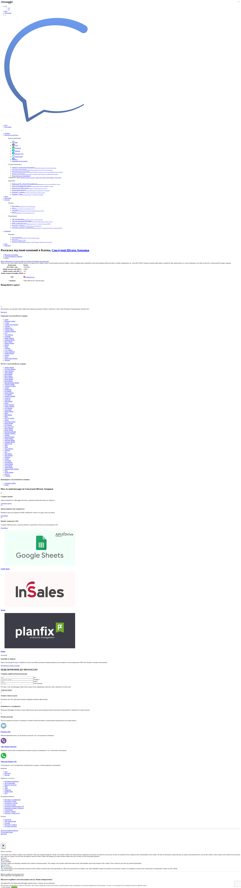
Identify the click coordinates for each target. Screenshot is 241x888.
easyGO (7, 474)
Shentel (7, 345)
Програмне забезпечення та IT (14, 806)
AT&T (6, 319)
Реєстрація (8, 13)
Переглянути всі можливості (21, 176)
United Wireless (9, 353)
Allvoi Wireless (9, 371)
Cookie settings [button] (5, 887)
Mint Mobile (8, 415)
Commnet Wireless (10, 331)
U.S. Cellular (8, 350)
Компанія (8, 231)
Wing (6, 471)
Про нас (7, 775)
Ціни (6, 196)
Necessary (6, 860)
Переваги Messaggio (32, 242)
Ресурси (7, 200)
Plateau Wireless (9, 343)
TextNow (7, 450)
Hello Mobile (8, 401)
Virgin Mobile (9, 467)
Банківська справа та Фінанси (14, 808)
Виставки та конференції (13, 799)
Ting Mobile (8, 454)
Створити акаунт (6, 503)
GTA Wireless (9, 335)
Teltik (6, 447)
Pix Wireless (8, 425)
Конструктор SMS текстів (29, 188)
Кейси (23, 212)
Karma (7, 485)
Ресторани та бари (10, 801)
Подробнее (4, 516)
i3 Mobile (7, 476)
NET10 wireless (9, 418)
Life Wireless (8, 408)
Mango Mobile (9, 411)
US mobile (8, 460)
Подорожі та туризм (11, 803)
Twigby (7, 459)
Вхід (6, 11)
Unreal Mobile (9, 464)
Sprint (6, 346)
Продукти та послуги (11, 135)
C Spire (7, 323)
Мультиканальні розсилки (37, 172)
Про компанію (26, 237)
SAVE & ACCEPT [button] (6, 870)
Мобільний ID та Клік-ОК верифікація (36, 184)
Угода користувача (7, 832)
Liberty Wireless (9, 406)
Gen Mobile (8, 394)
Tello (6, 445)
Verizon (7, 355)
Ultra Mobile (8, 462)
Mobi (6, 416)
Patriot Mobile (9, 423)
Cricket (7, 388)
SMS (16, 142)
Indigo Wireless (9, 338)
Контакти (19, 239)
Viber (16, 145)
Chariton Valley (9, 330)
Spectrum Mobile (10, 440)
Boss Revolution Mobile (12, 383)
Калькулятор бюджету (31, 190)
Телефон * (36, 679)
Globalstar (8, 336)
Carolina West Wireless (11, 324)
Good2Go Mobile (10, 396)
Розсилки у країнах (28, 192)
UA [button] (6, 6)
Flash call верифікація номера (32, 186)
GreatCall (7, 399)
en (9, 8)
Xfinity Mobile (9, 472)
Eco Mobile (8, 391)
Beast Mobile (8, 374)
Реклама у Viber (27, 194)
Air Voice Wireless (10, 369)
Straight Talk (8, 443)
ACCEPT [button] (14, 887)
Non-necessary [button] (5, 865)
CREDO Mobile (9, 384)
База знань (23, 206)
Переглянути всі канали (19, 161)
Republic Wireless (10, 433)
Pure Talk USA (9, 427)
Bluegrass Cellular (10, 321)
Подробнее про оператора (40, 261)
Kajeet (6, 403)
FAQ (23, 208)
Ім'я (34, 677)
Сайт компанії (37, 683)
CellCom (7, 326)
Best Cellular (8, 376)
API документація (27, 219)
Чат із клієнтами (10, 783)
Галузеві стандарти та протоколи (37, 227)
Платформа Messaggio (12, 781)
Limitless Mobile (9, 340)
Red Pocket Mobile (10, 432)
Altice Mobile (9, 372)
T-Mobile (7, 348)
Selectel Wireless (9, 437)
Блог (6, 244)
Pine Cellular (8, 341)
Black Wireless (9, 377)
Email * (35, 681)
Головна (7, 133)
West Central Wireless (11, 358)
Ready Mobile (9, 430)
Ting (6, 452)
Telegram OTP (18, 154)
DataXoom (8, 389)
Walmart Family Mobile (12, 469)
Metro (6, 413)
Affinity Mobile (9, 367)
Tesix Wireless (9, 449)
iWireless (7, 360)
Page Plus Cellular (10, 421)
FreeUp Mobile (9, 393)
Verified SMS (18, 156)
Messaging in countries (11, 255)
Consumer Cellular (10, 386)
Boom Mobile (9, 379)
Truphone (7, 457)
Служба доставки (10, 805)
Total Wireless (9, 455)
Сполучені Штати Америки (70, 250)
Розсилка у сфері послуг (12, 813)
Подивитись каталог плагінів (10, 665)
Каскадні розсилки (11, 785)
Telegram (17, 151)
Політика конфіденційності (9, 830)
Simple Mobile (9, 438)
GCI (6, 333)
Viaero (6, 357)
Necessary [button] (4, 858)
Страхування (9, 810)
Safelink (7, 435)
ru (9, 9)
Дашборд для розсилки (34, 167)
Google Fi (8, 398)
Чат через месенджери (32, 169)
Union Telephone (10, 352)
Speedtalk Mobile (10, 442)
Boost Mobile (9, 381)
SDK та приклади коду (31, 223)
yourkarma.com (29, 277)
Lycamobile (8, 410)
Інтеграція (8, 198)
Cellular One (8, 328)
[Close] (1, 130)
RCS (15, 159)
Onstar (6, 420)
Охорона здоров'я (10, 811)
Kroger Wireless (9, 405)
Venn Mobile (8, 465)
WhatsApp (17, 148)
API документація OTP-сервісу (32, 221)
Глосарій (28, 210)
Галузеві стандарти (11, 826)
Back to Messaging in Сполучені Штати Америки (16, 261)
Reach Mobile (9, 428)
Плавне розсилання (35, 174)
